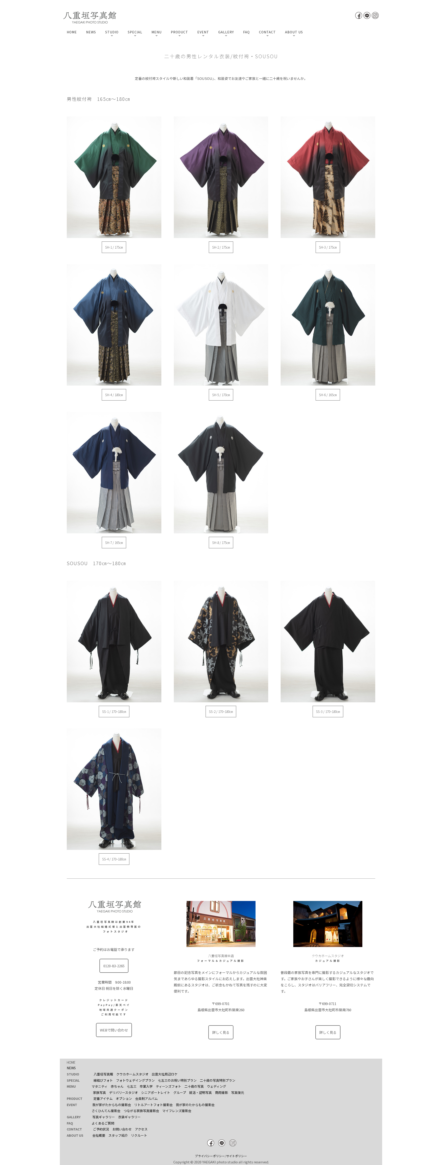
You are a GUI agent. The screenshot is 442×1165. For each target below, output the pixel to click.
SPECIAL (135, 32)
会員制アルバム (146, 1098)
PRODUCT (179, 32)
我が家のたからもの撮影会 (195, 1104)
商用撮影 (221, 1092)
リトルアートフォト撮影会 (153, 1104)
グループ (179, 1092)
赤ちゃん (117, 1086)
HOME (72, 32)
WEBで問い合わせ (114, 1030)
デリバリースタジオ (123, 1092)
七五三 (132, 1086)
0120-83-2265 (114, 965)
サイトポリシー (236, 1156)
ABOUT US (294, 32)
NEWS (91, 32)
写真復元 (237, 1092)
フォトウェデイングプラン (135, 1080)
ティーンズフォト (168, 1086)
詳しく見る (221, 1032)
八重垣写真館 (103, 1074)
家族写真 (99, 1092)
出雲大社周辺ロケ (164, 1074)
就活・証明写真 (200, 1092)
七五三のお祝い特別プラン (177, 1080)
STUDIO (112, 32)
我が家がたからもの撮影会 (111, 1104)
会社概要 (98, 1135)
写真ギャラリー (103, 1117)
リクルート (139, 1135)
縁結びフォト (103, 1080)
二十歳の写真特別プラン (217, 1080)
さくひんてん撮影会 (106, 1110)
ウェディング (216, 1086)
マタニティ (100, 1086)
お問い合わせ (122, 1129)
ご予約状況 (101, 1129)
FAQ (246, 32)
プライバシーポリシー (210, 1156)
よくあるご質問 (103, 1123)
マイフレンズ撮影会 (176, 1110)
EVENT (203, 32)
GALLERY (226, 32)
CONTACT (267, 32)
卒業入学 (146, 1086)
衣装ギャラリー (129, 1117)
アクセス (141, 1129)
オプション (124, 1098)
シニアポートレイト (155, 1092)
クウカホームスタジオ (132, 1074)
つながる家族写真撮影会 (141, 1110)
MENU (156, 32)
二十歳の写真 (194, 1086)
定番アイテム (103, 1098)
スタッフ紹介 (118, 1135)
